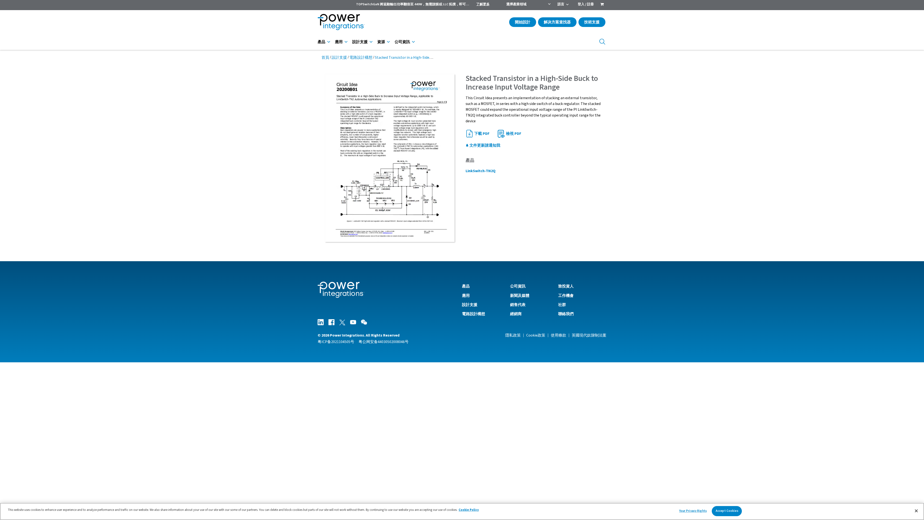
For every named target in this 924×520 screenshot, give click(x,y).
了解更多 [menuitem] (483, 4)
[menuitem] (602, 4)
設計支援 (360, 42)
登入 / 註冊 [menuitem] (586, 4)
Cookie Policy (469, 510)
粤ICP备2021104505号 (336, 341)
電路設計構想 (360, 57)
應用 (339, 42)
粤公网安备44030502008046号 (384, 341)
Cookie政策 (535, 335)
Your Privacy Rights (693, 511)
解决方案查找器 (557, 22)
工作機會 (566, 295)
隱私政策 (513, 335)
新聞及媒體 (519, 295)
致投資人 (566, 286)
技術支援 (592, 22)
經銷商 (516, 314)
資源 (381, 42)
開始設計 (522, 22)
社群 (562, 304)
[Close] (916, 511)
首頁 (325, 57)
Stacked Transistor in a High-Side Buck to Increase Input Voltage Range (433, 57)
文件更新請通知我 (484, 145)
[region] (462, 511)
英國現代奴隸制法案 (589, 335)
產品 (321, 42)
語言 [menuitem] (561, 4)
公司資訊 (402, 42)
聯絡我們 (566, 314)
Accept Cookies (727, 511)
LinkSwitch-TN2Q (480, 171)
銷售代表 (518, 304)
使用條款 (558, 335)
